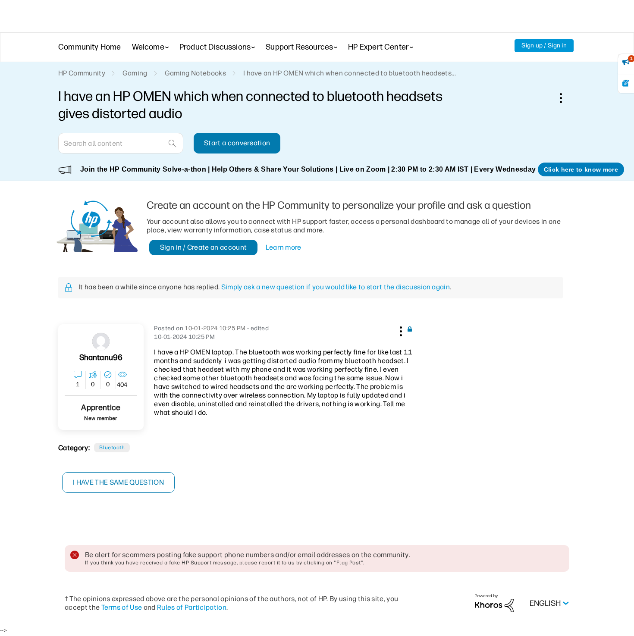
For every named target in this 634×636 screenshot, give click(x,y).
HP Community (81, 73)
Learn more (283, 247)
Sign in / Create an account (203, 247)
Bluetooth (112, 448)
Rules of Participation (191, 607)
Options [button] (565, 97)
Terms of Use (121, 607)
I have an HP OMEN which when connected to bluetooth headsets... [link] (349, 73)
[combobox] (120, 143)
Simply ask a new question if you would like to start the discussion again (335, 287)
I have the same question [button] (118, 482)
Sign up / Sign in (544, 45)
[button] (400, 330)
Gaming (135, 73)
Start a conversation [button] (237, 143)
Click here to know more (581, 169)
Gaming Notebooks (195, 73)
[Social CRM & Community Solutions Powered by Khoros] (494, 603)
